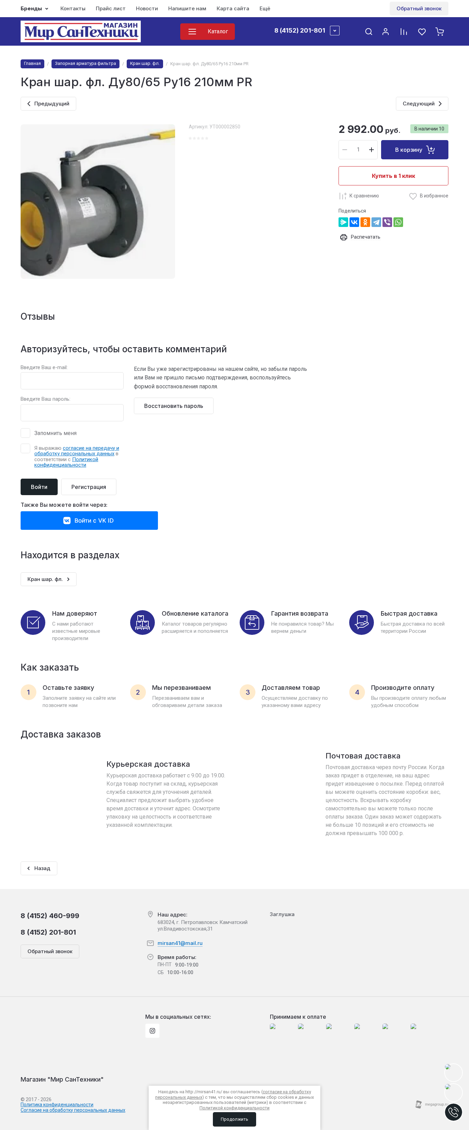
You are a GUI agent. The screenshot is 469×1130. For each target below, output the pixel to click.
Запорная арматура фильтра (85, 63)
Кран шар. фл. (145, 63)
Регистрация (88, 486)
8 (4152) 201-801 (299, 30)
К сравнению (364, 195)
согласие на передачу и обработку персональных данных (76, 451)
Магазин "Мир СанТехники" (62, 1079)
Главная (32, 63)
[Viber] (387, 222)
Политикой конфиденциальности (66, 462)
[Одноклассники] (365, 222)
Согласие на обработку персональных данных (73, 1110)
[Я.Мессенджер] (343, 222)
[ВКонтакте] (354, 222)
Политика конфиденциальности (57, 1104)
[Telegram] (376, 222)
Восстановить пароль (173, 405)
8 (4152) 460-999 (50, 916)
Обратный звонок (419, 8)
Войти (39, 486)
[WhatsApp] (398, 222)
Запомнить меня (55, 433)
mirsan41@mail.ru (180, 943)
